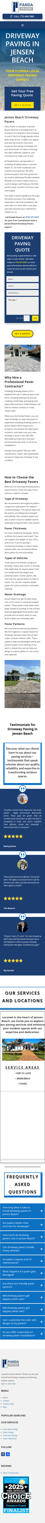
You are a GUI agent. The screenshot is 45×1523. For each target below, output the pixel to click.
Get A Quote (22, 105)
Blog (5, 1407)
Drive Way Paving (10, 1429)
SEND (35, 318)
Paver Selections (10, 1438)
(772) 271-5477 (32, 217)
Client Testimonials (10, 1473)
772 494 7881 (10, 1384)
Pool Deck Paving (10, 1435)
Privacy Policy (8, 1404)
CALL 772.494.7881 (24, 16)
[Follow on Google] (8, 1454)
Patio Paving (8, 1432)
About (5, 1397)
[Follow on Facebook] (3, 1454)
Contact (6, 1400)
